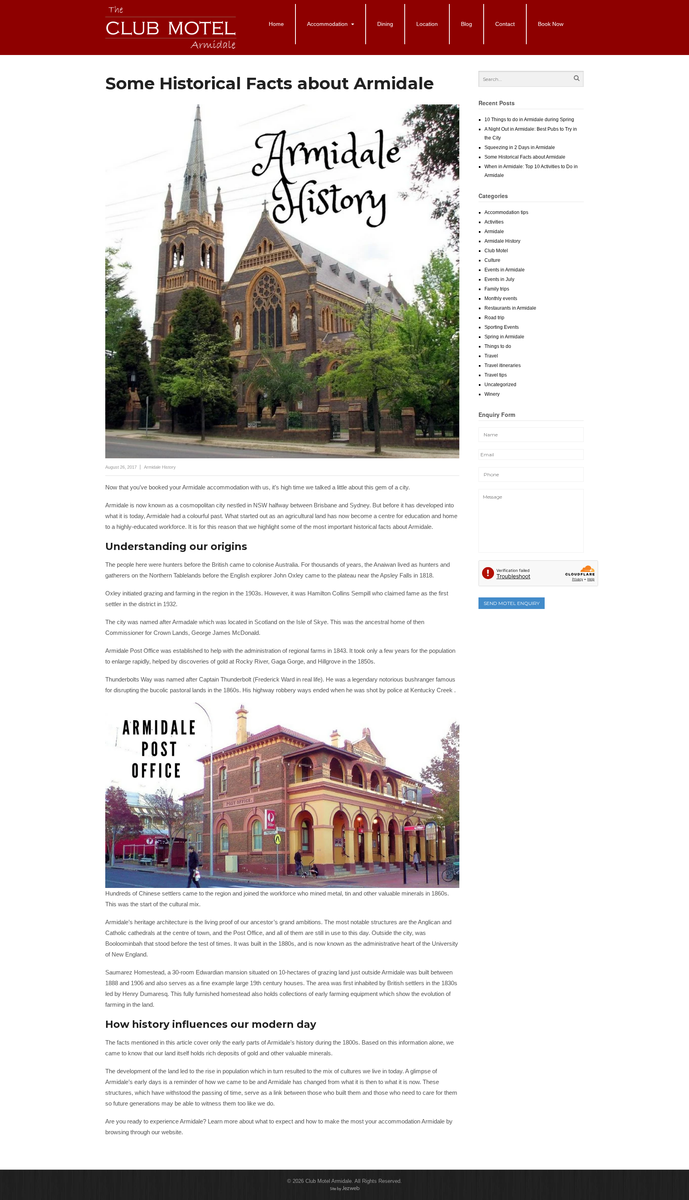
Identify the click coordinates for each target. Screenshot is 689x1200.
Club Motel (496, 250)
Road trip (494, 317)
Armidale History (160, 467)
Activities (494, 222)
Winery (492, 394)
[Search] (577, 79)
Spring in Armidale (504, 337)
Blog (466, 24)
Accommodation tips (506, 212)
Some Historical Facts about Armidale (524, 157)
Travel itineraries (502, 365)
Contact (505, 24)
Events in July (499, 279)
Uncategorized (500, 384)
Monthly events (500, 298)
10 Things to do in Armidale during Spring (529, 119)
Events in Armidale (504, 270)
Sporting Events (501, 327)
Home (276, 24)
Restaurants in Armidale (510, 308)
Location (427, 24)
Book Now (550, 24)
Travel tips (495, 375)
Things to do (497, 346)
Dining (385, 24)
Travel (491, 356)
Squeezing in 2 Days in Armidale (519, 147)
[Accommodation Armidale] (171, 46)
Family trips (496, 289)
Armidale (494, 231)
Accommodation (327, 24)
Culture (492, 260)
